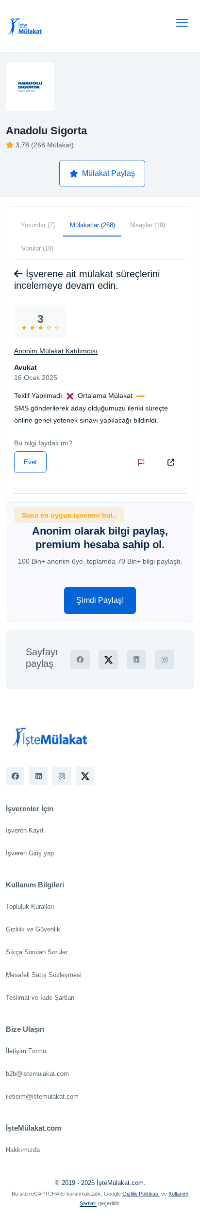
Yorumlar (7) (38, 225)
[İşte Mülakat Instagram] (61, 776)
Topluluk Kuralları (30, 906)
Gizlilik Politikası (141, 1194)
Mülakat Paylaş (108, 173)
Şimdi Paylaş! (100, 600)
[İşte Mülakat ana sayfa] (25, 26)
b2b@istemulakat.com (37, 1073)
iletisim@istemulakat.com (42, 1096)
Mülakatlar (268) (92, 225)
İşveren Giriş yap (30, 853)
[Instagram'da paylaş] (164, 659)
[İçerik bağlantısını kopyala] (173, 462)
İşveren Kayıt (25, 830)
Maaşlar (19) (147, 225)
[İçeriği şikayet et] (143, 462)
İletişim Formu (26, 1051)
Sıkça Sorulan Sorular (36, 952)
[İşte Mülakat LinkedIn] (38, 776)
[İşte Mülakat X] (85, 776)
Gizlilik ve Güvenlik (33, 929)
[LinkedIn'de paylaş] (136, 659)
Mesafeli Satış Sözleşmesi (44, 974)
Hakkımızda (23, 1149)
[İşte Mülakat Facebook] (15, 776)
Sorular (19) (37, 248)
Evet (30, 462)
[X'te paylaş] (108, 659)
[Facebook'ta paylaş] (80, 659)
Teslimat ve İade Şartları (40, 997)
